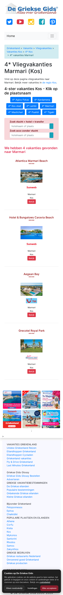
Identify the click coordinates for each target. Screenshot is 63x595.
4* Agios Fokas (20, 99)
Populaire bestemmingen (20, 489)
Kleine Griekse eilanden (19, 496)
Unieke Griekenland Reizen (21, 447)
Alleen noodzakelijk (14, 588)
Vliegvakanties (44, 48)
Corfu (10, 524)
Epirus (10, 510)
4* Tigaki (49, 112)
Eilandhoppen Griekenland (21, 451)
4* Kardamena (42, 99)
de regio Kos (49, 82)
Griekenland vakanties (19, 458)
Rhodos (11, 542)
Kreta (10, 528)
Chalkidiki (12, 514)
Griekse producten (17, 563)
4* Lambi (31, 105)
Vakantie (28, 48)
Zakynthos (12, 549)
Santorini (12, 538)
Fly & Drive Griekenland (20, 461)
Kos (9, 531)
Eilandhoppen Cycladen (20, 454)
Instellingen (32, 588)
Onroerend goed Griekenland (23, 559)
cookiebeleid (45, 582)
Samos (10, 545)
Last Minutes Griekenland (21, 465)
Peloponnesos (14, 507)
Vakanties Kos (14, 51)
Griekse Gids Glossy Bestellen (23, 475)
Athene (10, 521)
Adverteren (13, 479)
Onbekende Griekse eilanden (22, 493)
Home (11, 36)
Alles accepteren (49, 588)
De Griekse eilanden (18, 486)
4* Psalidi (33, 112)
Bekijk (31, 201)
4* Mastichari (15, 112)
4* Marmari (48, 105)
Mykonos (12, 535)
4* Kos (29, 51)
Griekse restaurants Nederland (23, 556)
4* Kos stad (14, 105)
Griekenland (13, 48)
